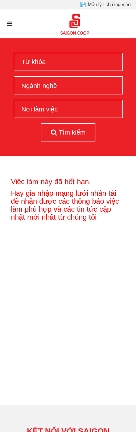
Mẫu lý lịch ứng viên (109, 4)
